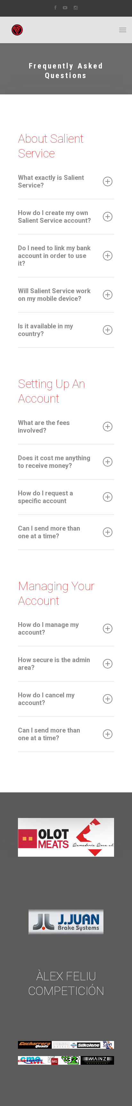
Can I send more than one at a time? (49, 532)
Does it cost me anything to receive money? (54, 461)
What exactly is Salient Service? (51, 181)
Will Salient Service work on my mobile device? (54, 294)
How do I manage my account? (48, 628)
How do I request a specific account (45, 497)
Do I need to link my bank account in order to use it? (54, 255)
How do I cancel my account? (46, 699)
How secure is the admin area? (54, 663)
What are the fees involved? (44, 426)
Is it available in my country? (45, 330)
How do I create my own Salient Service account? (54, 216)
